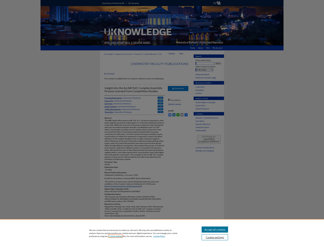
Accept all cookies (214, 229)
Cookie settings (115, 236)
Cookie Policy (159, 236)
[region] (162, 233)
